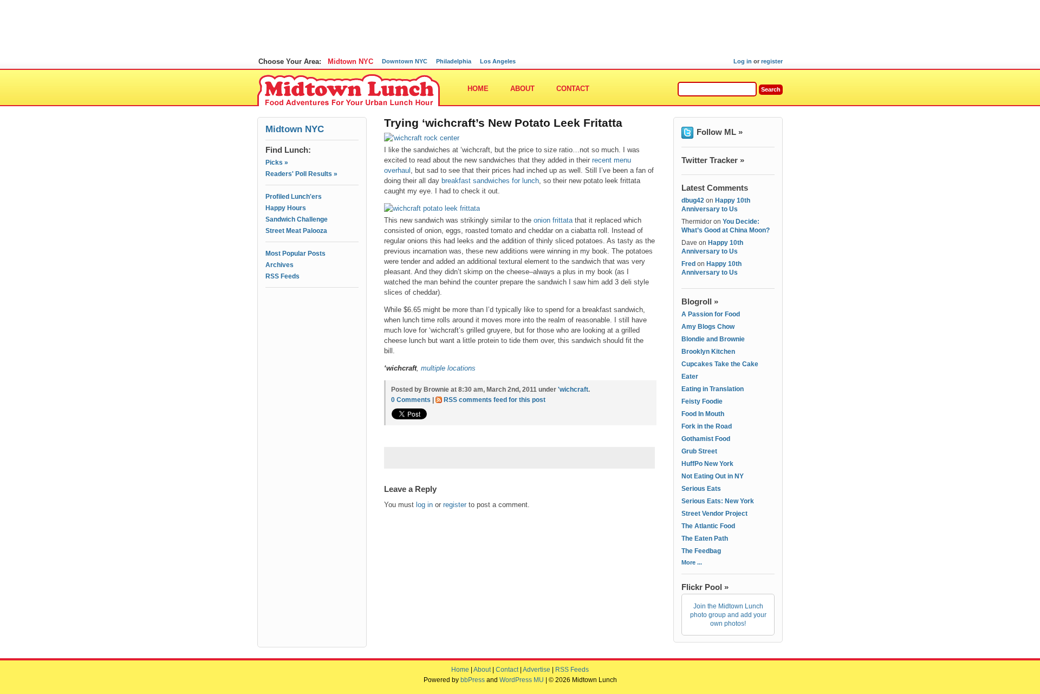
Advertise (536, 669)
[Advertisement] (312, 339)
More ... (691, 562)
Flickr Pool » (705, 587)
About (522, 89)
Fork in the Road (706, 426)
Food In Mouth (702, 414)
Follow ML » (720, 132)
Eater (689, 376)
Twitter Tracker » (712, 160)
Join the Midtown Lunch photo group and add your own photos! (728, 614)
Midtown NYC (350, 61)
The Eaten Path (704, 538)
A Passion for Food (710, 314)
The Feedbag (701, 551)
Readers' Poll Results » (301, 174)
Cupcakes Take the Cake (719, 364)
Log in (742, 61)
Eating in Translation (712, 389)
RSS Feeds (282, 276)
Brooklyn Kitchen (708, 351)
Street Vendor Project (714, 513)
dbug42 (692, 200)
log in (424, 505)
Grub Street (699, 451)
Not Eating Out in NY (712, 476)
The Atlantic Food (708, 526)
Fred (688, 264)
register (772, 61)
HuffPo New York (707, 464)
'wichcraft (573, 389)
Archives (279, 265)
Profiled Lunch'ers (293, 196)
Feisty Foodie (702, 401)
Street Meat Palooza (296, 231)
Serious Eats (701, 488)
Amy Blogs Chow (707, 326)
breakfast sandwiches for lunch (490, 181)
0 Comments (411, 400)
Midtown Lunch (348, 90)
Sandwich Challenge (296, 219)
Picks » (276, 162)
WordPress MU (521, 680)
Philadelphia (453, 61)
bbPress (472, 680)
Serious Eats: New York (717, 501)
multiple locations (448, 368)
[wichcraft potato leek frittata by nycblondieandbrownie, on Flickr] (434, 208)
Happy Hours (285, 208)
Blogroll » (699, 301)
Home (478, 89)
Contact (572, 89)
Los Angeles (498, 61)
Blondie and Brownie (713, 339)
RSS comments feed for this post (494, 400)
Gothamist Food (705, 439)
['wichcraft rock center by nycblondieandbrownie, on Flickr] (424, 138)
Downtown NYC (404, 61)
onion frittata (553, 220)
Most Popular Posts (295, 253)
